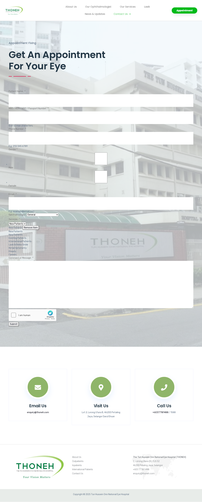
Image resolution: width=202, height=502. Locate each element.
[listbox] (101, 239)
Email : (13, 194)
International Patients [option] (20, 241)
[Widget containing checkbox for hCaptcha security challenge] (32, 315)
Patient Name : (17, 91)
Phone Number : (17, 129)
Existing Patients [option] (17, 238)
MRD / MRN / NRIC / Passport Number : (29, 108)
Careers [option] (13, 254)
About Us (71, 7)
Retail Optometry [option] (18, 248)
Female (12, 185)
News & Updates (95, 14)
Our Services (128, 7)
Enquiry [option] (12, 251)
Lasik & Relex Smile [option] (18, 244)
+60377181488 (160, 412)
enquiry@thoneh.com (38, 412)
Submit (14, 324)
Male (11, 167)
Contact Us (121, 14)
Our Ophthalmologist (98, 7)
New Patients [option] (16, 231)
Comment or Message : (21, 258)
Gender (13, 149)
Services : (14, 219)
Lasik (147, 7)
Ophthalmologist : (18, 214)
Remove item (31, 227)
